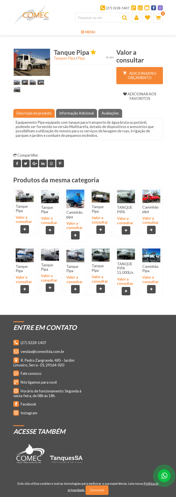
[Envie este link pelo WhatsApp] (52, 163)
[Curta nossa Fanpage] (153, 7)
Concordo (97, 490)
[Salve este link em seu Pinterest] (60, 163)
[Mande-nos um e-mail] (146, 7)
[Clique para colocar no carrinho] (24, 229)
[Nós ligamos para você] (133, 7)
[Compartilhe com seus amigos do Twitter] (26, 163)
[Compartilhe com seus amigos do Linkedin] (43, 163)
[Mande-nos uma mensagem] (140, 7)
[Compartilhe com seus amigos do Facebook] (17, 163)
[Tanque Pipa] (31, 62)
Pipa (81, 58)
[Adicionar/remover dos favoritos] (28, 195)
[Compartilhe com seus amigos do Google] (34, 163)
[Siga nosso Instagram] (160, 7)
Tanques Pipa (64, 58)
